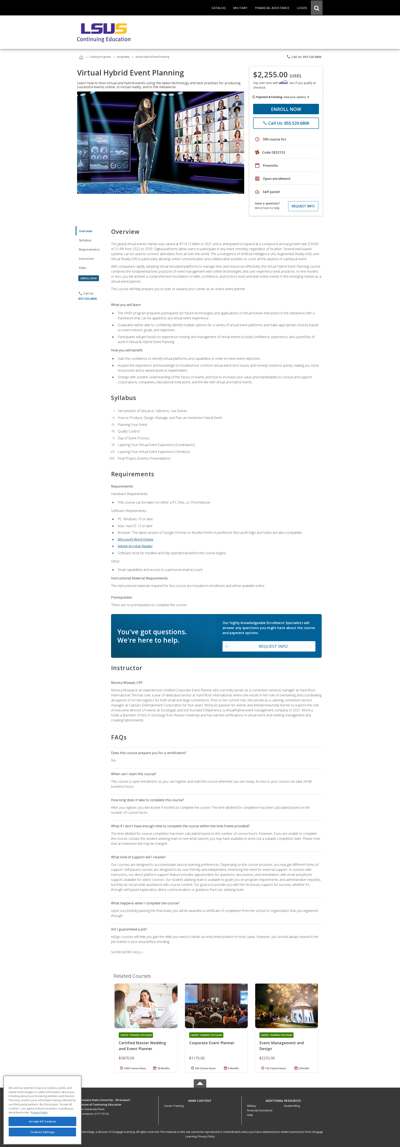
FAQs (82, 268)
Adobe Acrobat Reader (135, 546)
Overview (85, 231)
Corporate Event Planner (211, 1042)
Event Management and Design (281, 1045)
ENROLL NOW (286, 109)
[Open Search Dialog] (316, 7)
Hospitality (123, 57)
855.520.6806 (87, 299)
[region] (42, 1110)
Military (251, 1106)
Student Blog (292, 1106)
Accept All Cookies (42, 1121)
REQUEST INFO (303, 206)
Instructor (86, 259)
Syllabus (85, 240)
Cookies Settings (42, 1132)
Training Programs (100, 57)
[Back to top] (200, 1100)
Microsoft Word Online (135, 539)
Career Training (174, 1106)
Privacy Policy (206, 1136)
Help (250, 1115)
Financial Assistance (259, 1110)
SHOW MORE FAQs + (127, 952)
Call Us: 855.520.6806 (303, 57)
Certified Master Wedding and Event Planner (142, 1045)
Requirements (89, 249)
